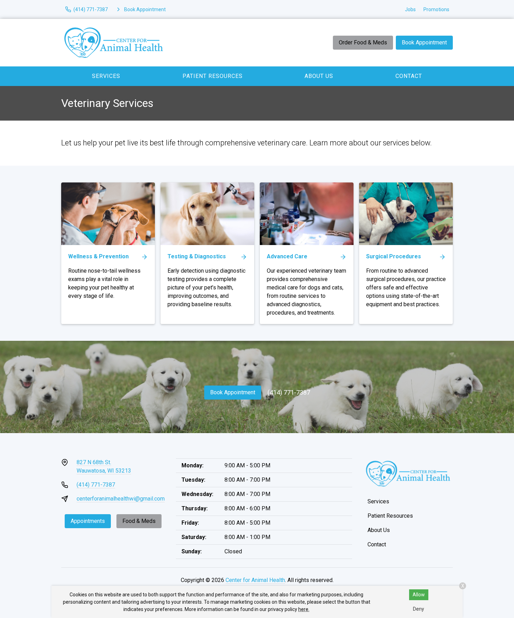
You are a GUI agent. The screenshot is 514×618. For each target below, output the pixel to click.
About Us (319, 76)
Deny (418, 609)
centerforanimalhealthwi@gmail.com (121, 498)
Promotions (436, 9)
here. (303, 609)
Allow (419, 594)
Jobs (410, 9)
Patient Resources (213, 76)
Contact (408, 76)
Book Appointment (424, 42)
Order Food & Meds (363, 42)
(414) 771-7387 (288, 392)
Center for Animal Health (255, 580)
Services (106, 76)
